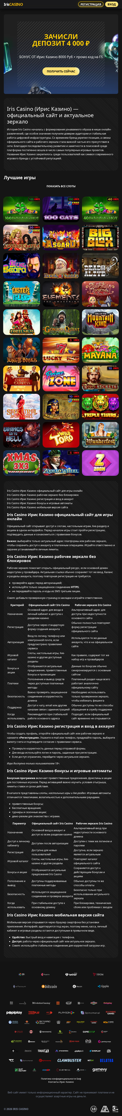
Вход (112, 4)
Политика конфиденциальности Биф (61, 1078)
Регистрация (91, 4)
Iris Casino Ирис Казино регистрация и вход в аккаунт (40, 499)
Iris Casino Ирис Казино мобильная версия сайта (37, 507)
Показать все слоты (61, 186)
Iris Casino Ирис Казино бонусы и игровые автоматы (39, 503)
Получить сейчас (61, 71)
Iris (13, 4)
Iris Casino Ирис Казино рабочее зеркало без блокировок (43, 495)
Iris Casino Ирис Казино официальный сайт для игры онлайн (44, 490)
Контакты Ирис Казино (61, 1081)
